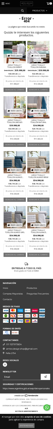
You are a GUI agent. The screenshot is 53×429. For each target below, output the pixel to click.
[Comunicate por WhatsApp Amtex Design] (46, 407)
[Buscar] (22, 11)
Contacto (7, 299)
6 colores (38, 116)
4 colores (38, 60)
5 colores (15, 60)
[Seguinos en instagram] (5, 364)
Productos (32, 288)
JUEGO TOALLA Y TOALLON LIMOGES (14, 121)
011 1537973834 (14, 344)
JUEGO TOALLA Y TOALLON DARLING (38, 66)
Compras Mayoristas (13, 293)
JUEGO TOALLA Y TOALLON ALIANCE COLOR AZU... (14, 176)
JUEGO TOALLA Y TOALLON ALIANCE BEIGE (38, 176)
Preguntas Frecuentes (38, 293)
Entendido (26, 425)
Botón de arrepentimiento (26, 411)
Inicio (5, 288)
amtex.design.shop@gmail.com (21, 349)
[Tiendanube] (26, 396)
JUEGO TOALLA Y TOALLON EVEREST (14, 66)
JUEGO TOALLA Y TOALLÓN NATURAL (38, 121)
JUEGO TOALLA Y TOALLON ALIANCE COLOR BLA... (38, 231)
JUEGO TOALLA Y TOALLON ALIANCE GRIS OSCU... (14, 231)
